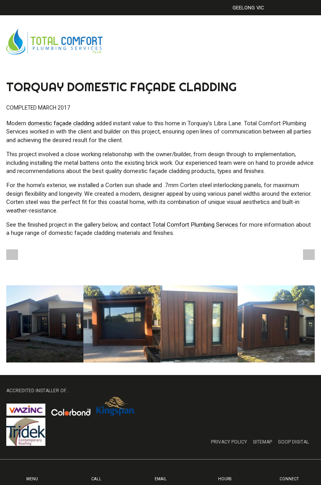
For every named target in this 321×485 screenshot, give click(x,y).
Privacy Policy (229, 442)
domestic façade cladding (61, 123)
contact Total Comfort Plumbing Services (184, 224)
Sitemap (262, 442)
